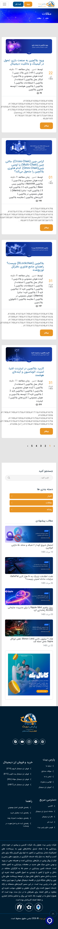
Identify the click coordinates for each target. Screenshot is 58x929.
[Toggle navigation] (4, 4)
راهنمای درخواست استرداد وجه (18, 818)
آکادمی (50, 806)
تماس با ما (47, 776)
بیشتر (46, 125)
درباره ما (48, 766)
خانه (46, 18)
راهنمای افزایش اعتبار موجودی (18, 807)
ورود (28, 4)
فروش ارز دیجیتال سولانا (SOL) (18, 779)
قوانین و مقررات (45, 782)
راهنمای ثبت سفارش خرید (19, 813)
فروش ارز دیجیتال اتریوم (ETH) (17, 768)
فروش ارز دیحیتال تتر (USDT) (18, 784)
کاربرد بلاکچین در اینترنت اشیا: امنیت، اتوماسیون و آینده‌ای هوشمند (26, 372)
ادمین (34, 69)
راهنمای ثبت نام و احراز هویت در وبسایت (17, 824)
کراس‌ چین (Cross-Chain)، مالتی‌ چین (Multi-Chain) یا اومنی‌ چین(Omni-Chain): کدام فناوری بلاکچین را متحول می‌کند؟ (24, 166)
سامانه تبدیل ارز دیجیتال (44, 811)
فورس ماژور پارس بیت (45, 827)
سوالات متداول (46, 771)
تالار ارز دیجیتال (47, 817)
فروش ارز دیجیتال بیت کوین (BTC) (16, 774)
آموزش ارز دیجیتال (45, 787)
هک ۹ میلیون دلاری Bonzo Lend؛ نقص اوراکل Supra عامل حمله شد (31, 640)
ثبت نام (18, 4)
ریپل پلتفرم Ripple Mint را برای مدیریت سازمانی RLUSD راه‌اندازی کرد (30, 609)
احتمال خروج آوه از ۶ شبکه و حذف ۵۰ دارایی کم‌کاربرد (32, 546)
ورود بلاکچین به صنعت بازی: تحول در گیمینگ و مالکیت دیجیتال (24, 62)
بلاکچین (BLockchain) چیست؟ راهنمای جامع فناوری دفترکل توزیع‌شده (25, 267)
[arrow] (53, 913)
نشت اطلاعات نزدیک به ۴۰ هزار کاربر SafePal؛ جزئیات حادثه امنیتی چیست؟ (31, 578)
